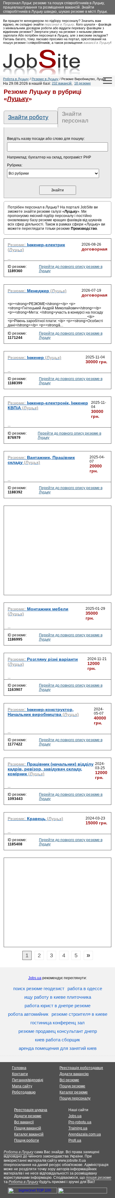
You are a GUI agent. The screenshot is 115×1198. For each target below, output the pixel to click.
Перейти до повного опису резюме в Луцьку (70, 269)
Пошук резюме (72, 1086)
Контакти (20, 1074)
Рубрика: (14, 165)
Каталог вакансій (29, 1134)
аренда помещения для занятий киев (58, 1048)
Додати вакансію (74, 1074)
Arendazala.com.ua (84, 1134)
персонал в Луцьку (59, 24)
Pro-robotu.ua (79, 1122)
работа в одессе (84, 988)
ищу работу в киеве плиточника (57, 997)
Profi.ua (74, 1140)
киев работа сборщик (57, 1039)
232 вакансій (61, 83)
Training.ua (77, 1128)
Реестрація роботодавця (81, 1068)
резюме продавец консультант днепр (57, 1031)
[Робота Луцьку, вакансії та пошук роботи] (41, 62)
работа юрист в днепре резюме (57, 1005)
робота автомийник (28, 1014)
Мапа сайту (22, 1086)
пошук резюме (98, 1177)
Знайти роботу (28, 117)
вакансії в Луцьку (96, 42)
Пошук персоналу (74, 1098)
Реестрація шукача (30, 1110)
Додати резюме (27, 1116)
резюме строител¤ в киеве (79, 1014)
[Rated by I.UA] (82, 1192)
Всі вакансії (24, 1122)
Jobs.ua (34, 978)
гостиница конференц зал (57, 1022)
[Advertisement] (57, 552)
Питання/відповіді (27, 1080)
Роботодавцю (24, 1092)
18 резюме (82, 83)
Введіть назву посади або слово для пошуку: (46, 139)
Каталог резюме (73, 1092)
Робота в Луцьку (16, 79)
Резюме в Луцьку (45, 79)
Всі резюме (69, 1080)
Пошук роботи (26, 1140)
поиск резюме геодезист (38, 988)
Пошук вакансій (27, 1128)
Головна (19, 1068)
